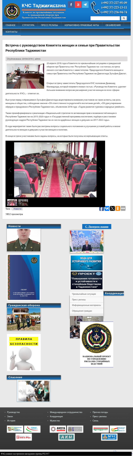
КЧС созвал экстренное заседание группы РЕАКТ (25, 454)
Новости (17, 209)
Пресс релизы (79, 299)
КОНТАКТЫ (11, 32)
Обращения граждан (82, 311)
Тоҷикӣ (45, 6)
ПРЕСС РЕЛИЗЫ (49, 25)
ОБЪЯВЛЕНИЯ (113, 25)
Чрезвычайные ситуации (84, 294)
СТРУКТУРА (28, 25)
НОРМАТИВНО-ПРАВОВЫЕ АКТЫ (82, 25)
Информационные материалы (86, 305)
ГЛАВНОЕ (11, 25)
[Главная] (12, 18)
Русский (54, 6)
